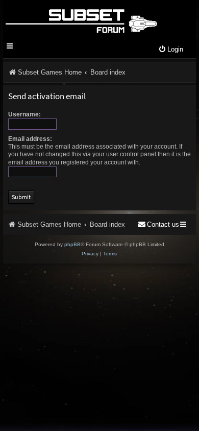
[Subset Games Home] (81, 19)
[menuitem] (170, 49)
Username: (24, 114)
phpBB (72, 244)
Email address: (30, 138)
